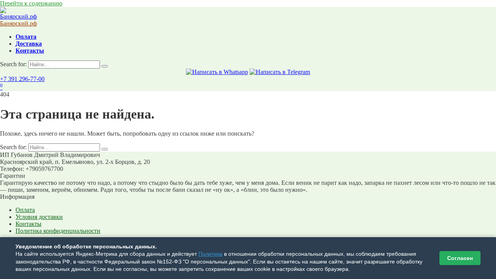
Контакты (30, 50)
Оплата (26, 36)
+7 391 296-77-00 (22, 79)
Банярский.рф (18, 23)
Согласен (460, 258)
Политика (210, 254)
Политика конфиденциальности (58, 230)
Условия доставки (39, 217)
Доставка (29, 43)
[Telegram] (280, 72)
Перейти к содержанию (31, 3)
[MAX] (217, 72)
